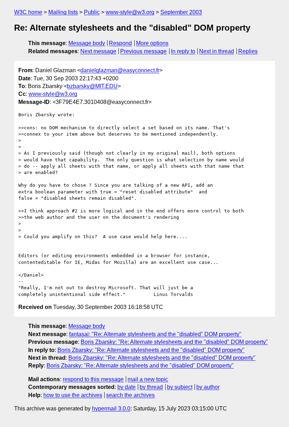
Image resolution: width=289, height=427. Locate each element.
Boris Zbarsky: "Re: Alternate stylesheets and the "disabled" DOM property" (174, 342)
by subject (179, 387)
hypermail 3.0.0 (111, 408)
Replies (248, 51)
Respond (120, 43)
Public (92, 12)
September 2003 (181, 12)
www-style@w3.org (130, 12)
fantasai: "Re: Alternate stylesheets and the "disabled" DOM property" (155, 334)
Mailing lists (63, 12)
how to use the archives (72, 395)
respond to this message (93, 379)
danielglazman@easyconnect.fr (119, 70)
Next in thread (216, 51)
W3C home (28, 12)
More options (152, 43)
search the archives (130, 395)
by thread (151, 387)
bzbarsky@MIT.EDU (92, 86)
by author (208, 387)
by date (126, 387)
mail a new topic (148, 379)
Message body (86, 43)
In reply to (183, 51)
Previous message (143, 51)
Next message (98, 51)
